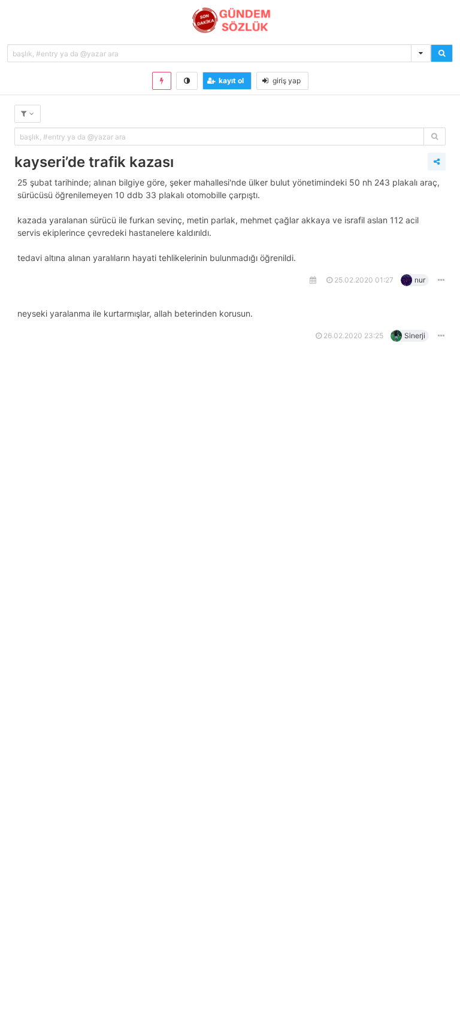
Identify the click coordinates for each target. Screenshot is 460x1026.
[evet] (434, 136)
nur (419, 279)
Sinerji (414, 335)
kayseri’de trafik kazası (94, 162)
